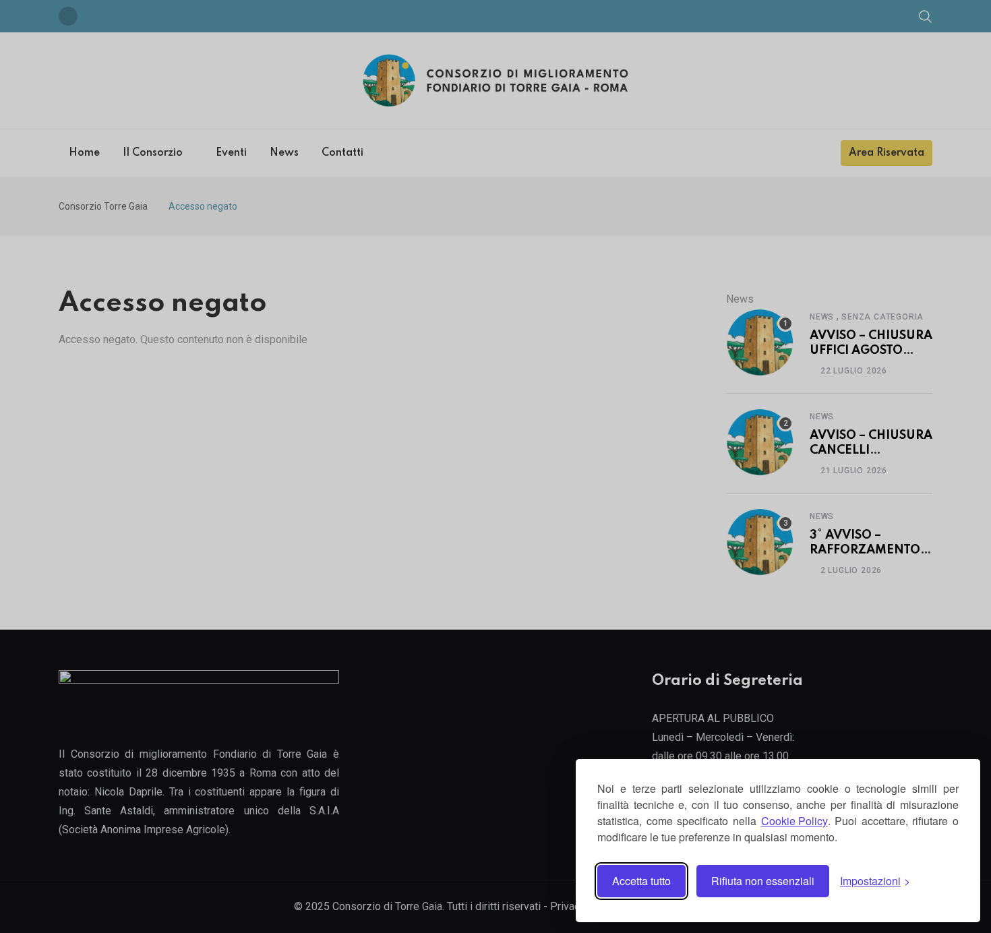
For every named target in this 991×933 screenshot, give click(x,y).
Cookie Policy (794, 821)
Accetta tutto (641, 881)
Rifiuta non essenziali (762, 881)
